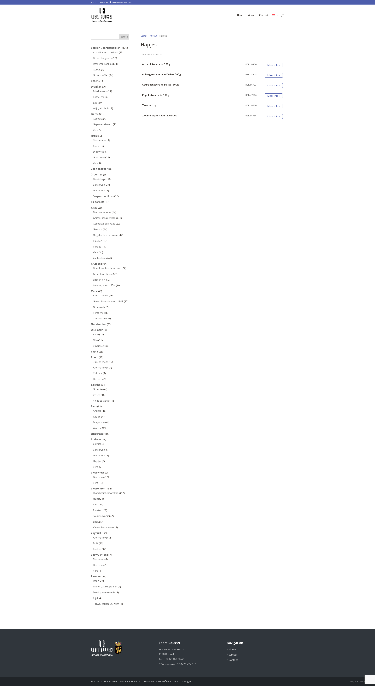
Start (143, 35)
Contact (263, 15)
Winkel (251, 15)
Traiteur (152, 35)
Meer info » (273, 65)
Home (240, 15)
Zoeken (124, 36)
